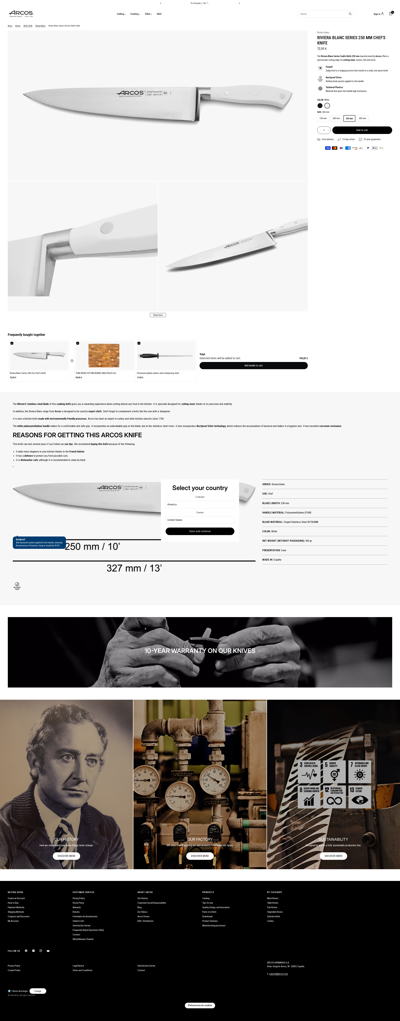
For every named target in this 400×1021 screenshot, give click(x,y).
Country (200, 512)
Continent (199, 497)
